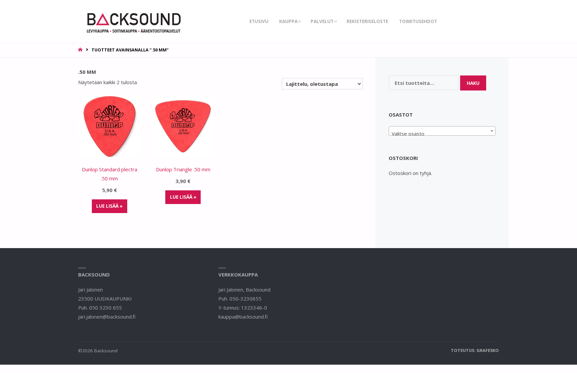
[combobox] (442, 131)
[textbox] (442, 134)
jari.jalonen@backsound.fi (107, 316)
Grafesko (487, 350)
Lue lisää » (109, 206)
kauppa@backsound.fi (243, 316)
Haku (473, 83)
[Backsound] (133, 21)
